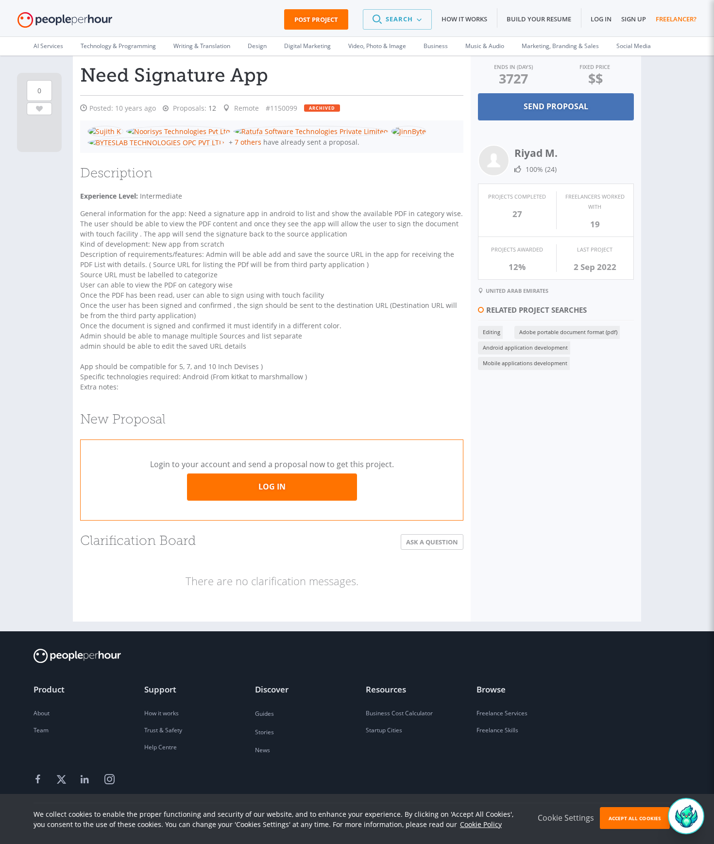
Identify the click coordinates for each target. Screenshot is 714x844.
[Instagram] (109, 779)
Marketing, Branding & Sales (560, 46)
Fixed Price (594, 66)
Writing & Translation (201, 46)
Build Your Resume (539, 19)
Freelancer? (676, 19)
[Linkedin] (86, 779)
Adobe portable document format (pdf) (568, 332)
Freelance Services (501, 713)
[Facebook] (39, 779)
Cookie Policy (481, 824)
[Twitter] (62, 779)
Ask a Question (432, 542)
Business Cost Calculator (399, 713)
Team (41, 730)
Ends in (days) (513, 66)
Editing (491, 332)
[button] (397, 19)
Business (436, 46)
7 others (248, 142)
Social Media (633, 46)
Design (257, 46)
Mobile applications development (525, 363)
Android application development (525, 347)
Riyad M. (536, 153)
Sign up (633, 19)
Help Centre (160, 747)
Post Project (316, 19)
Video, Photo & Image (377, 46)
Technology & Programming (118, 46)
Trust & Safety (163, 730)
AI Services (48, 46)
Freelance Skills (497, 730)
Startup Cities (384, 730)
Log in (601, 19)
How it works (464, 19)
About (42, 713)
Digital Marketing (307, 46)
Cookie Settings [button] (566, 817)
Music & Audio (484, 46)
